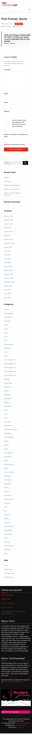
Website (6, 111)
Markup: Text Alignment (11, 189)
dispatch (6, 391)
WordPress (20, 727)
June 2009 (7, 293)
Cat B (6, 336)
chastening (7, 348)
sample (6, 177)
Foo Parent (7, 422)
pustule (6, 487)
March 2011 (7, 235)
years (5, 553)
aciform (6, 309)
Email (6, 102)
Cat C (6, 340)
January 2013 (8, 224)
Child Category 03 (10, 367)
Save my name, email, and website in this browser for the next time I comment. (19, 123)
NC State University (7, 603)
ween (5, 538)
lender (6, 441)
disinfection (7, 387)
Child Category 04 (10, 371)
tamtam (6, 518)
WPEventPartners (21, 725)
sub (5, 511)
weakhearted (8, 534)
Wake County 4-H (7, 607)
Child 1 (6, 352)
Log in (6, 565)
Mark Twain (9, 43)
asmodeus (7, 321)
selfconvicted (8, 499)
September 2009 (9, 282)
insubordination (9, 437)
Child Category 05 (10, 375)
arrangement (8, 317)
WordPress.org (8, 577)
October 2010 (8, 239)
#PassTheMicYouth (7, 595)
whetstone (7, 549)
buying (6, 329)
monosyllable (8, 453)
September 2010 (9, 243)
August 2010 (8, 247)
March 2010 (8, 266)
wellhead (7, 542)
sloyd (5, 507)
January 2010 (8, 274)
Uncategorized (8, 526)
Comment (7, 69)
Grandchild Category (10, 429)
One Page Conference (22, 723)
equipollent (7, 406)
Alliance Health (6, 599)
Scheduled (7, 181)
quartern (6, 491)
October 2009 (8, 278)
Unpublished (8, 530)
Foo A (6, 414)
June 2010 (7, 255)
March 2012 (8, 228)
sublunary (7, 515)
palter (6, 460)
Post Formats (19, 23)
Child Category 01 (10, 360)
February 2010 (8, 270)
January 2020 (8, 220)
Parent (6, 468)
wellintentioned (9, 546)
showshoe (7, 503)
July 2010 (7, 251)
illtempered (7, 433)
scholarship (7, 495)
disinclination (8, 383)
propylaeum (8, 484)
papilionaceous (9, 464)
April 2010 (7, 262)
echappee (7, 394)
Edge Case (7, 398)
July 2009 (7, 290)
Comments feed (9, 573)
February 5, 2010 (8, 23)
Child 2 (6, 356)
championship (8, 344)
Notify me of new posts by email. (14, 144)
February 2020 (8, 216)
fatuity (6, 410)
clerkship (7, 379)
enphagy (6, 402)
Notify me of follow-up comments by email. (16, 135)
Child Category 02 (10, 364)
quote (16, 26)
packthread (7, 456)
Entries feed (8, 569)
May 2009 (7, 297)
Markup (6, 445)
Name (6, 93)
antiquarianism (8, 313)
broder (6, 325)
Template (7, 522)
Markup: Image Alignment (12, 185)
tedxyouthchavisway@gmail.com (13, 682)
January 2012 (8, 231)
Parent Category (9, 472)
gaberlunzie (7, 425)
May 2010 (7, 259)
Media (6, 449)
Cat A (6, 333)
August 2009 (8, 286)
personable (7, 476)
